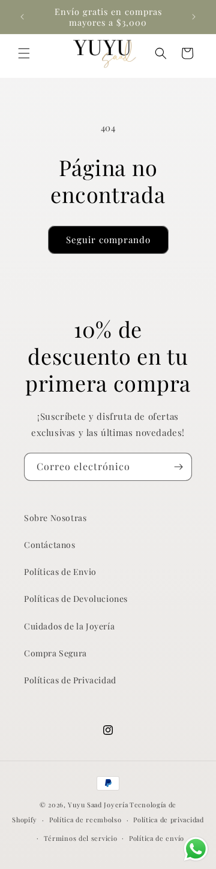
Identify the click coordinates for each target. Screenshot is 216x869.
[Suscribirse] (178, 467)
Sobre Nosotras (55, 517)
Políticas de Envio (60, 571)
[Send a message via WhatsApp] (196, 849)
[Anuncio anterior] (22, 17)
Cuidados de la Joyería (69, 626)
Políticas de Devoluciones (76, 598)
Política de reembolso (85, 819)
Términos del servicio (81, 838)
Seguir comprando (108, 240)
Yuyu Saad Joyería (98, 804)
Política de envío (156, 838)
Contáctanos (50, 544)
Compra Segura (55, 653)
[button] (24, 53)
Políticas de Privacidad (70, 680)
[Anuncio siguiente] (194, 17)
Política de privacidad (168, 819)
